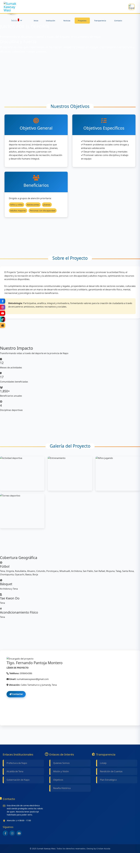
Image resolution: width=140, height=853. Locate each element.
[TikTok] (2, 319)
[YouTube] (2, 313)
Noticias (66, 20)
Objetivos (58, 779)
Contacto (118, 20)
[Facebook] (2, 301)
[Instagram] (2, 307)
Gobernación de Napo (18, 779)
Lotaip (103, 763)
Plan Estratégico (108, 779)
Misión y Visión (61, 771)
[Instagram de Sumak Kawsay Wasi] (12, 833)
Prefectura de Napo (17, 763)
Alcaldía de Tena (15, 771)
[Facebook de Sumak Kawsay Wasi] (5, 833)
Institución (50, 20)
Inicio (14, 20)
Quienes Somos (61, 763)
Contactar (17, 694)
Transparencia (100, 20)
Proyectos (82, 20)
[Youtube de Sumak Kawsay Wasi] (19, 833)
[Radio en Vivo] (2, 325)
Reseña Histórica (62, 788)
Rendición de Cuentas (111, 771)
